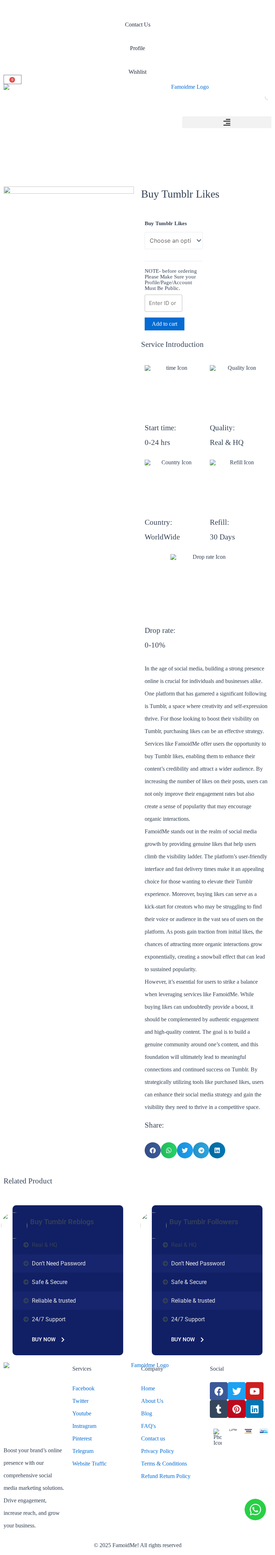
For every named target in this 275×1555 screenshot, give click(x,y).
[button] (226, 122)
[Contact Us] (137, 13)
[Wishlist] (137, 60)
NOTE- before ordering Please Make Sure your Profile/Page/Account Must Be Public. (171, 279)
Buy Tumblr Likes (166, 223)
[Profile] (137, 36)
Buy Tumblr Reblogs (62, 1221)
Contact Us (137, 24)
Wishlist (137, 72)
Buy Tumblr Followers (203, 1221)
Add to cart (164, 324)
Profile (137, 48)
